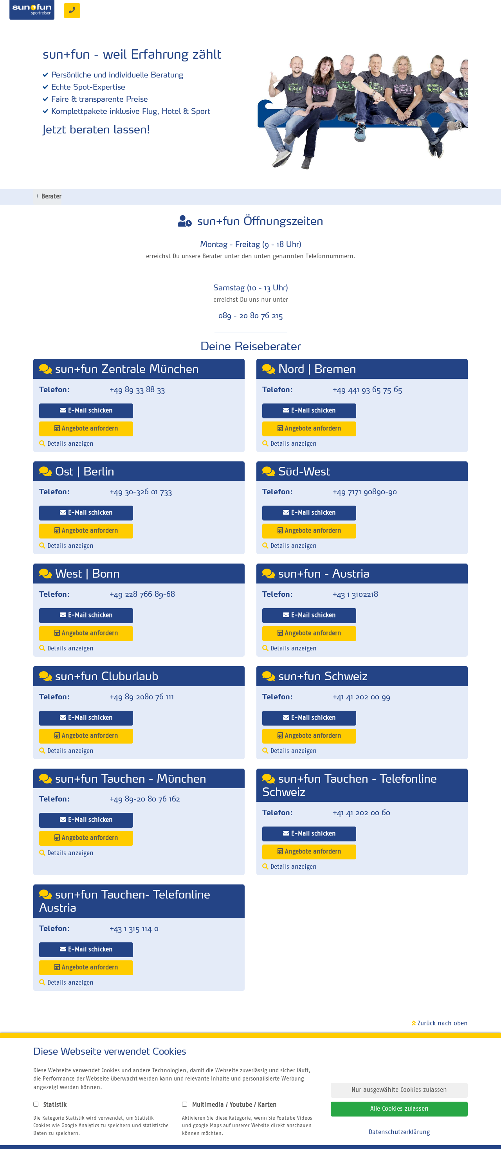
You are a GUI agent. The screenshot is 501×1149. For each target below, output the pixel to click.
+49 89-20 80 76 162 (145, 798)
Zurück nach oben (442, 1024)
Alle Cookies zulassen (399, 1109)
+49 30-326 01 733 (141, 491)
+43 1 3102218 (355, 594)
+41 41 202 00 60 (361, 812)
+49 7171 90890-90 (365, 491)
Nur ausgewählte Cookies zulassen (399, 1090)
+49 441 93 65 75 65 (367, 389)
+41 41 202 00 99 (361, 696)
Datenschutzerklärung (399, 1132)
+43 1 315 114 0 (134, 928)
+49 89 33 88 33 (137, 389)
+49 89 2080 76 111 (142, 696)
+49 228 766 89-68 (142, 594)
